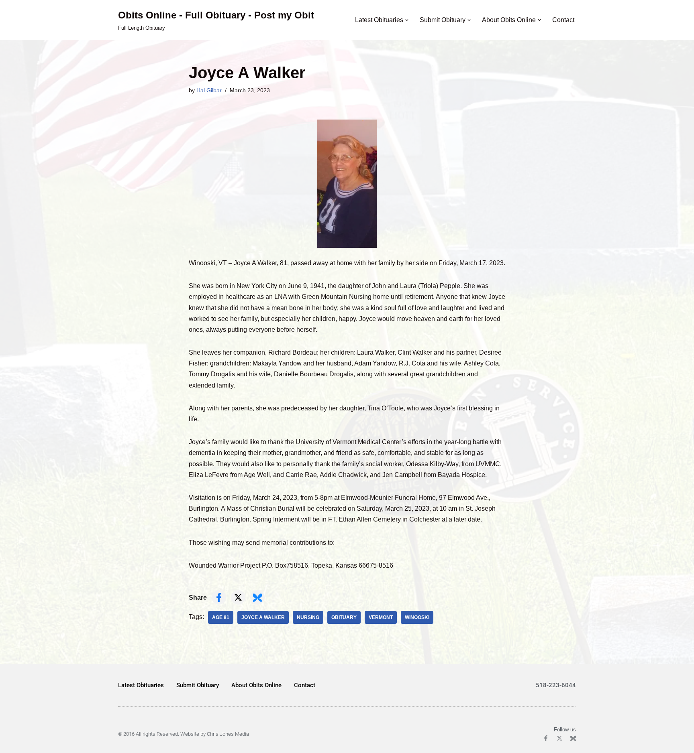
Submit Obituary (197, 685)
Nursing (308, 617)
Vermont (381, 617)
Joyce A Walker (263, 617)
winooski (417, 617)
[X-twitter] (559, 738)
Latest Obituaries (141, 685)
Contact (563, 19)
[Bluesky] (573, 738)
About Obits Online (256, 685)
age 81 (220, 617)
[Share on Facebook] (219, 597)
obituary (344, 617)
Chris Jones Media (228, 734)
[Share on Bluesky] (257, 597)
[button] (406, 20)
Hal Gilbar (209, 90)
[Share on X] (238, 597)
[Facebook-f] (546, 738)
